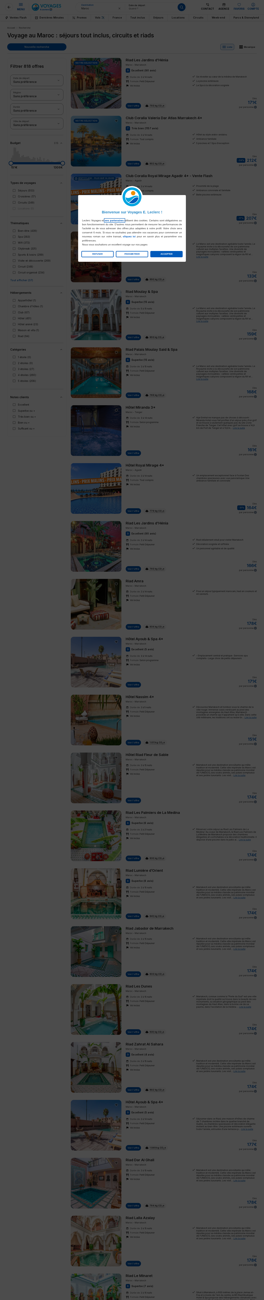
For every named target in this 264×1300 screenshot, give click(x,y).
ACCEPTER (167, 254)
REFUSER (97, 254)
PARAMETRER (132, 254)
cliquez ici (129, 236)
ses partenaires (114, 220)
